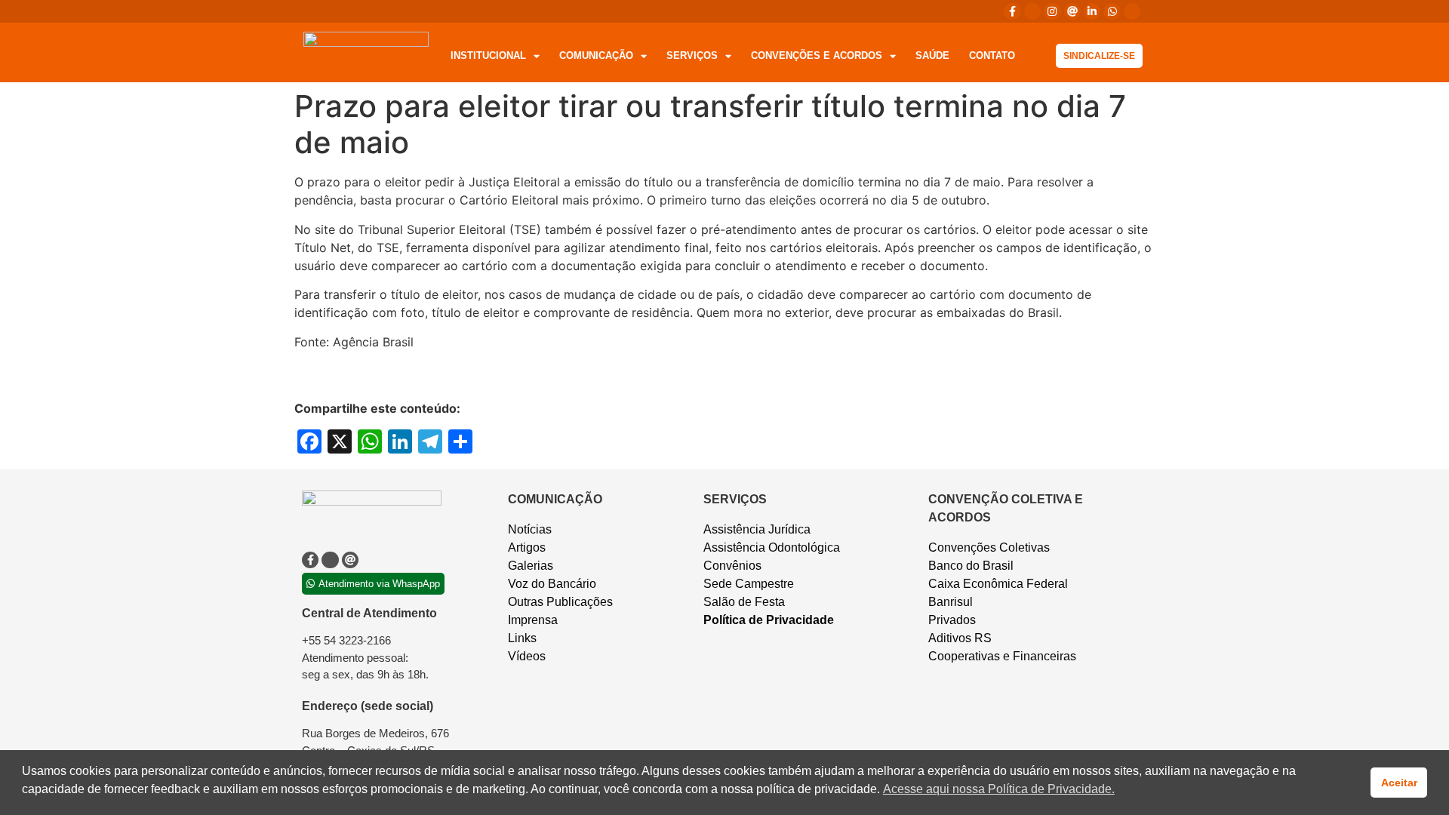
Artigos (527, 547)
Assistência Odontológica (771, 547)
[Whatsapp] (1111, 11)
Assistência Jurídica (757, 529)
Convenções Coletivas (989, 547)
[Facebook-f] (1012, 11)
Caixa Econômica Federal (998, 583)
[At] (1072, 11)
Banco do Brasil (971, 565)
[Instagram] (1052, 11)
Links (522, 638)
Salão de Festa (744, 601)
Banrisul (950, 601)
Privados (952, 620)
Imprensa (533, 620)
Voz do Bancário (552, 583)
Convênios (732, 565)
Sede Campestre (748, 583)
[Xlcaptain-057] (1032, 11)
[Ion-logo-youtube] (1132, 11)
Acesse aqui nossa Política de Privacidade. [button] (999, 789)
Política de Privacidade (768, 620)
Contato (992, 55)
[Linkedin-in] (1092, 11)
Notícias (530, 529)
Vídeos (527, 656)
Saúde (932, 55)
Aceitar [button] (1399, 783)
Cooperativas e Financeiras (1002, 656)
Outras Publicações (560, 601)
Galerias (530, 565)
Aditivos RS (960, 638)
